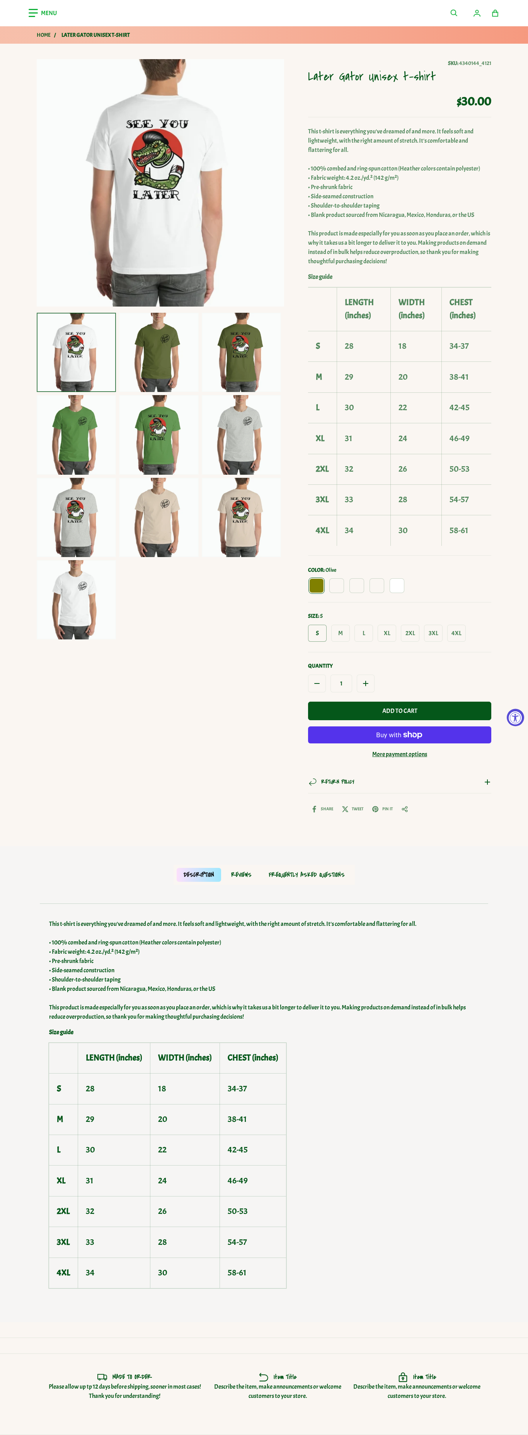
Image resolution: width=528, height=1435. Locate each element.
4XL (456, 633)
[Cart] (495, 13)
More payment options (399, 754)
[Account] (476, 13)
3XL (433, 633)
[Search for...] (454, 13)
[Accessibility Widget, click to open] (515, 717)
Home (44, 35)
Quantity (320, 666)
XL (387, 633)
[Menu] (42, 13)
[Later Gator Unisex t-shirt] (76, 352)
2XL (410, 633)
